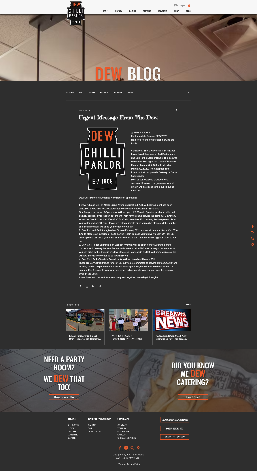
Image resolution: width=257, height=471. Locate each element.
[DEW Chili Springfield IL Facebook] (252, 226)
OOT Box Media (135, 454)
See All (188, 304)
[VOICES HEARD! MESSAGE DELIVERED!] (128, 320)
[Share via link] (100, 286)
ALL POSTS (70, 92)
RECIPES (92, 92)
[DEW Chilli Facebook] (120, 448)
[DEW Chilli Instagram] (126, 448)
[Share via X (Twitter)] (87, 286)
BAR (90, 428)
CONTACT (122, 425)
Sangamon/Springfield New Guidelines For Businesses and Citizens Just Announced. (171, 337)
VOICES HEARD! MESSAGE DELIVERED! (127, 337)
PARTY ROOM (94, 431)
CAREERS (122, 435)
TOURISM (121, 428)
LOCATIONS (123, 431)
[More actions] (176, 110)
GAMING (130, 92)
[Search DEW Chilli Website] (252, 238)
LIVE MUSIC (104, 92)
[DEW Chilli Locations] (252, 244)
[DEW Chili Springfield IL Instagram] (252, 232)
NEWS (81, 92)
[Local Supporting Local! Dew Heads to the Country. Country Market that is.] (85, 320)
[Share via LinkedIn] (93, 286)
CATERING (118, 92)
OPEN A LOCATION (126, 438)
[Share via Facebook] (80, 286)
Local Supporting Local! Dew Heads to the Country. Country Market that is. (84, 337)
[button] (189, 5)
